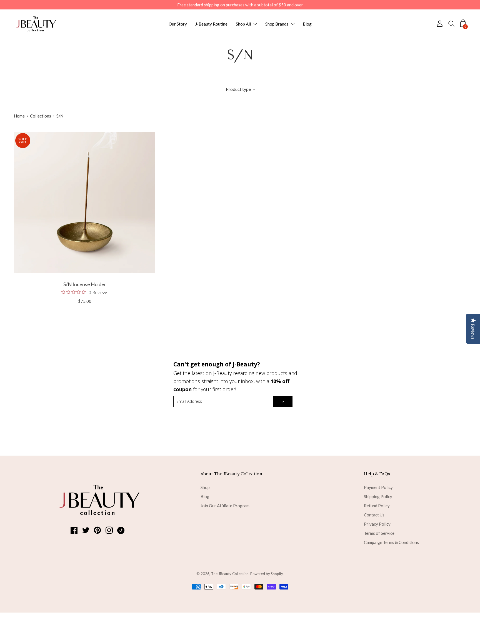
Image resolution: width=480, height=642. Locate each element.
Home (19, 115)
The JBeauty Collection (230, 573)
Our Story (178, 23)
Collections (40, 115)
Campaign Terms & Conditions (391, 542)
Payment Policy (378, 487)
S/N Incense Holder (84, 284)
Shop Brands (276, 23)
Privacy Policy (377, 523)
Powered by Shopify (266, 573)
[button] (240, 89)
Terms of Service (379, 533)
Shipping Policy (378, 496)
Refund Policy (377, 505)
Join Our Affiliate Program (225, 505)
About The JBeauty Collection (231, 473)
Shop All (243, 23)
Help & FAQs (377, 473)
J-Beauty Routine (211, 23)
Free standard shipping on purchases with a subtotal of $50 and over (240, 4)
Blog (307, 23)
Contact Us (374, 514)
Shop (205, 487)
